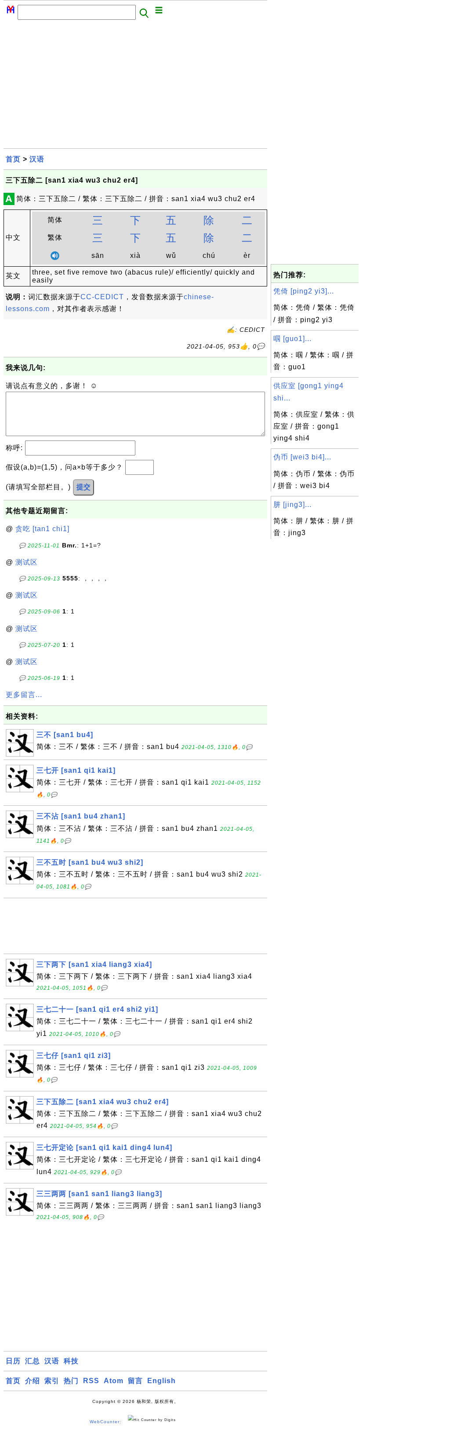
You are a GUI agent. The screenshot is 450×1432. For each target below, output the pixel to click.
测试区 (26, 562)
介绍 (32, 1380)
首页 (13, 159)
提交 (83, 487)
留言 (135, 1380)
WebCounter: (105, 1421)
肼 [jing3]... (292, 504)
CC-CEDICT (102, 297)
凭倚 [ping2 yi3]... (303, 291)
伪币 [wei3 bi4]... (302, 457)
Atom (113, 1380)
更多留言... (24, 694)
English (161, 1380)
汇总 (32, 1361)
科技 (71, 1361)
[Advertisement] (135, 86)
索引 (51, 1380)
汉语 (36, 159)
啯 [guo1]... (292, 338)
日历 (13, 1361)
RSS (91, 1380)
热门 (71, 1380)
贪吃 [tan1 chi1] (42, 528)
